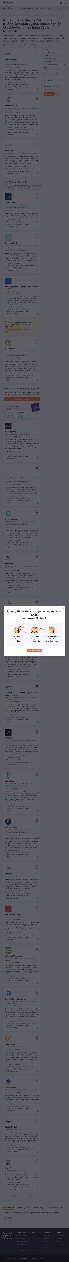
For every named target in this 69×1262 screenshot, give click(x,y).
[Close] (63, 608)
